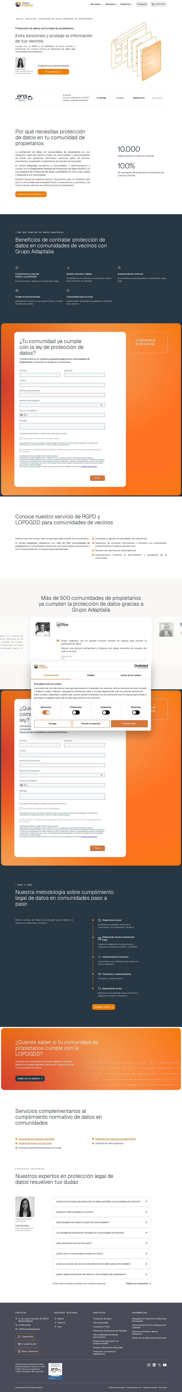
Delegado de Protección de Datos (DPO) (115, 1138)
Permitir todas (129, 723)
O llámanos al (145, 342)
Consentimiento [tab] (51, 675)
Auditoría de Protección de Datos (35, 1143)
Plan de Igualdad (100, 1322)
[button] (96, 4)
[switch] (76, 712)
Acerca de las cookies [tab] (131, 675)
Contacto (142, 4)
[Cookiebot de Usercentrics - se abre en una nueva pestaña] (136, 666)
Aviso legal (163, 1387)
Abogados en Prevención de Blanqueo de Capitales (149, 1319)
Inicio (19, 19)
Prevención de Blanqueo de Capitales (110, 1331)
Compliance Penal (101, 1326)
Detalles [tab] (91, 675)
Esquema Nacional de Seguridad (108, 1347)
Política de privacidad (116, 1387)
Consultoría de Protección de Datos (36, 1138)
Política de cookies (150, 1387)
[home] (24, 4)
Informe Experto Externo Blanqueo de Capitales (149, 1326)
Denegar (53, 723)
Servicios (30, 19)
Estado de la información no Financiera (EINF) (105, 1342)
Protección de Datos (102, 1318)
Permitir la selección (91, 723)
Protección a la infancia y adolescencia (104, 1352)
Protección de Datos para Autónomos (149, 1338)
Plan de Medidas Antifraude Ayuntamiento (105, 1336)
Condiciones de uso (133, 1387)
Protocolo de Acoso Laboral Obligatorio (144, 1332)
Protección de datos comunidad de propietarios (66, 19)
